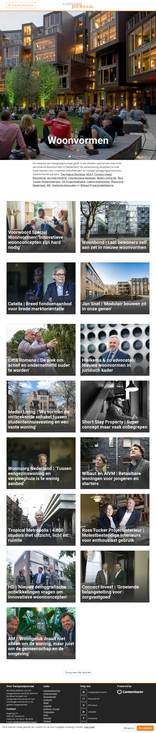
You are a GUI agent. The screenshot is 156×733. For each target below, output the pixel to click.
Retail (46, 702)
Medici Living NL (107, 178)
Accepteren (145, 728)
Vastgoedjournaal (51, 690)
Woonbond (39, 178)
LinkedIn (92, 711)
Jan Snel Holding (57, 178)
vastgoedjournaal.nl (97, 692)
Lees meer (89, 727)
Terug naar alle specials (78, 672)
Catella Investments (98, 181)
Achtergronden (50, 693)
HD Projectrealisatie (73, 181)
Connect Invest (103, 174)
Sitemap (47, 721)
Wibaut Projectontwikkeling (96, 185)
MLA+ (89, 174)
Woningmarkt (49, 696)
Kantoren (47, 699)
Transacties (48, 712)
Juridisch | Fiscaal (51, 709)
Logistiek (47, 705)
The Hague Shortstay (72, 174)
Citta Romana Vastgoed (82, 178)
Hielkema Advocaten (64, 185)
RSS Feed (92, 705)
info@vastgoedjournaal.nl (25, 721)
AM (49, 185)
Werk (45, 715)
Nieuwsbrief (93, 698)
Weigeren (129, 728)
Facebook (92, 718)
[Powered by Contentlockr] (130, 692)
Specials (47, 718)
